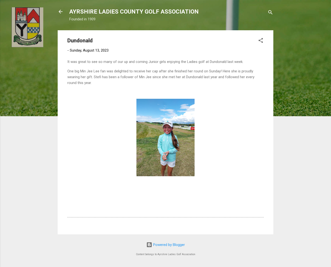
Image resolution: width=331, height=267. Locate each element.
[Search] (270, 13)
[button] (261, 41)
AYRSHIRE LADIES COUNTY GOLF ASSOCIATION (134, 11)
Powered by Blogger (168, 245)
